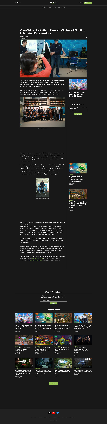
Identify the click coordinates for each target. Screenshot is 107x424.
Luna (70, 97)
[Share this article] (86, 38)
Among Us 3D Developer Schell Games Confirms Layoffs (61, 349)
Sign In (81, 2)
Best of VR (52, 7)
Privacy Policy (47, 417)
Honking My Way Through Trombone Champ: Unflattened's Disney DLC (42, 349)
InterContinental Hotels (35, 260)
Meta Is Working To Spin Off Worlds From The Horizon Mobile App (77, 94)
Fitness (76, 346)
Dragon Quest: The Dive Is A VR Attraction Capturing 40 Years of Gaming (82, 327)
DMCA (63, 417)
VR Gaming (71, 174)
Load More (53, 383)
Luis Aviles (17, 352)
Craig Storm (77, 353)
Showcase (61, 7)
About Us (33, 417)
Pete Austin (71, 209)
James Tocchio (38, 352)
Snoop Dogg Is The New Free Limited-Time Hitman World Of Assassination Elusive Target (23, 372)
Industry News (57, 346)
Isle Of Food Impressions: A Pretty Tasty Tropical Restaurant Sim (23, 349)
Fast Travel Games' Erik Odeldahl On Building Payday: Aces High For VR (43, 371)
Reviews (44, 7)
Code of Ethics (56, 417)
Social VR (71, 91)
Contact (40, 417)
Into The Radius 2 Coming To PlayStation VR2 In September (83, 370)
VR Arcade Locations (79, 323)
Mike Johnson (72, 183)
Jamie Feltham (24, 36)
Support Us (88, 2)
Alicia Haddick (77, 330)
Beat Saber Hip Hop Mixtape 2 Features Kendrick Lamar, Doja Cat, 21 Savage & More (77, 178)
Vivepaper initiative (37, 258)
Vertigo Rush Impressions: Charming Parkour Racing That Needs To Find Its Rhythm (78, 204)
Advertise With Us (71, 417)
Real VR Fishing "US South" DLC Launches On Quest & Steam (62, 371)
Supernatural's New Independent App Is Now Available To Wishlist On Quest (81, 350)
